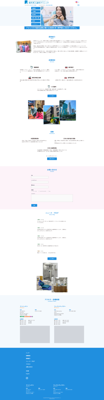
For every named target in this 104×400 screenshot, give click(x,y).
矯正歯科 (34, 14)
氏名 (32, 175)
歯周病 (33, 21)
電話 (33, 185)
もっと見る (51, 95)
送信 (34, 205)
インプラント (34, 24)
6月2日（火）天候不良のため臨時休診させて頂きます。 (48, 245)
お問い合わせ (51, 158)
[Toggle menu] (78, 2)
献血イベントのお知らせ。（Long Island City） (46, 252)
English (27, 373)
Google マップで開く (23, 314)
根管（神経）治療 (35, 17)
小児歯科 (34, 11)
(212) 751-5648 (38, 311)
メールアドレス (34, 180)
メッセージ (33, 193)
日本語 (27, 371)
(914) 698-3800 (72, 311)
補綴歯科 (34, 8)
